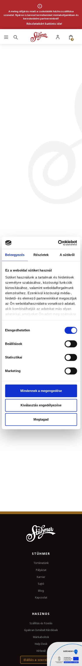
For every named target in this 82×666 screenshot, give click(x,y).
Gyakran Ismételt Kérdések (41, 630)
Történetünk (41, 563)
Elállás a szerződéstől (41, 660)
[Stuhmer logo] (39, 37)
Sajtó (41, 584)
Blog (41, 591)
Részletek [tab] (41, 255)
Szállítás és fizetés (41, 623)
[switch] (71, 343)
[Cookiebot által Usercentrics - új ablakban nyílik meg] (58, 243)
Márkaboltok (41, 637)
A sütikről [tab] (67, 255)
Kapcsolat (41, 597)
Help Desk (41, 644)
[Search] (16, 37)
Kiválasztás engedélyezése (41, 405)
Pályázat (41, 570)
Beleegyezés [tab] (14, 255)
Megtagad (41, 419)
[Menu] (6, 37)
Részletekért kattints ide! (44, 24)
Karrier (41, 577)
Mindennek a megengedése (41, 391)
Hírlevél (41, 651)
